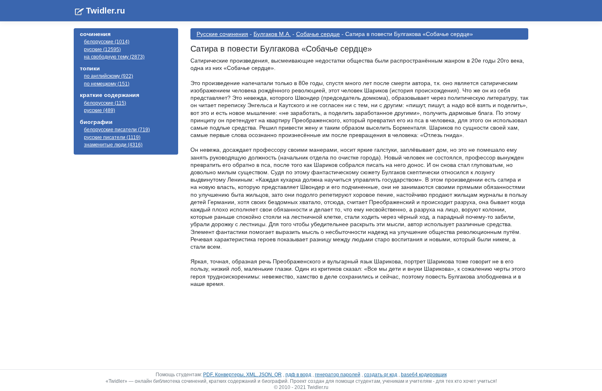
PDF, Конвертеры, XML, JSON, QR (242, 375)
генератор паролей (337, 375)
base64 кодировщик (424, 375)
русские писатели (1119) (112, 137)
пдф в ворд (298, 375)
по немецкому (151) (106, 84)
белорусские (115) (105, 103)
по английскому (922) (108, 76)
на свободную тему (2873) (114, 57)
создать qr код (380, 375)
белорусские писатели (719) (117, 130)
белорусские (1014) (106, 42)
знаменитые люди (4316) (113, 145)
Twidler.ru (105, 10)
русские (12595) (102, 49)
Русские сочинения (222, 34)
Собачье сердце (318, 34)
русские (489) (99, 110)
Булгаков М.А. (272, 34)
